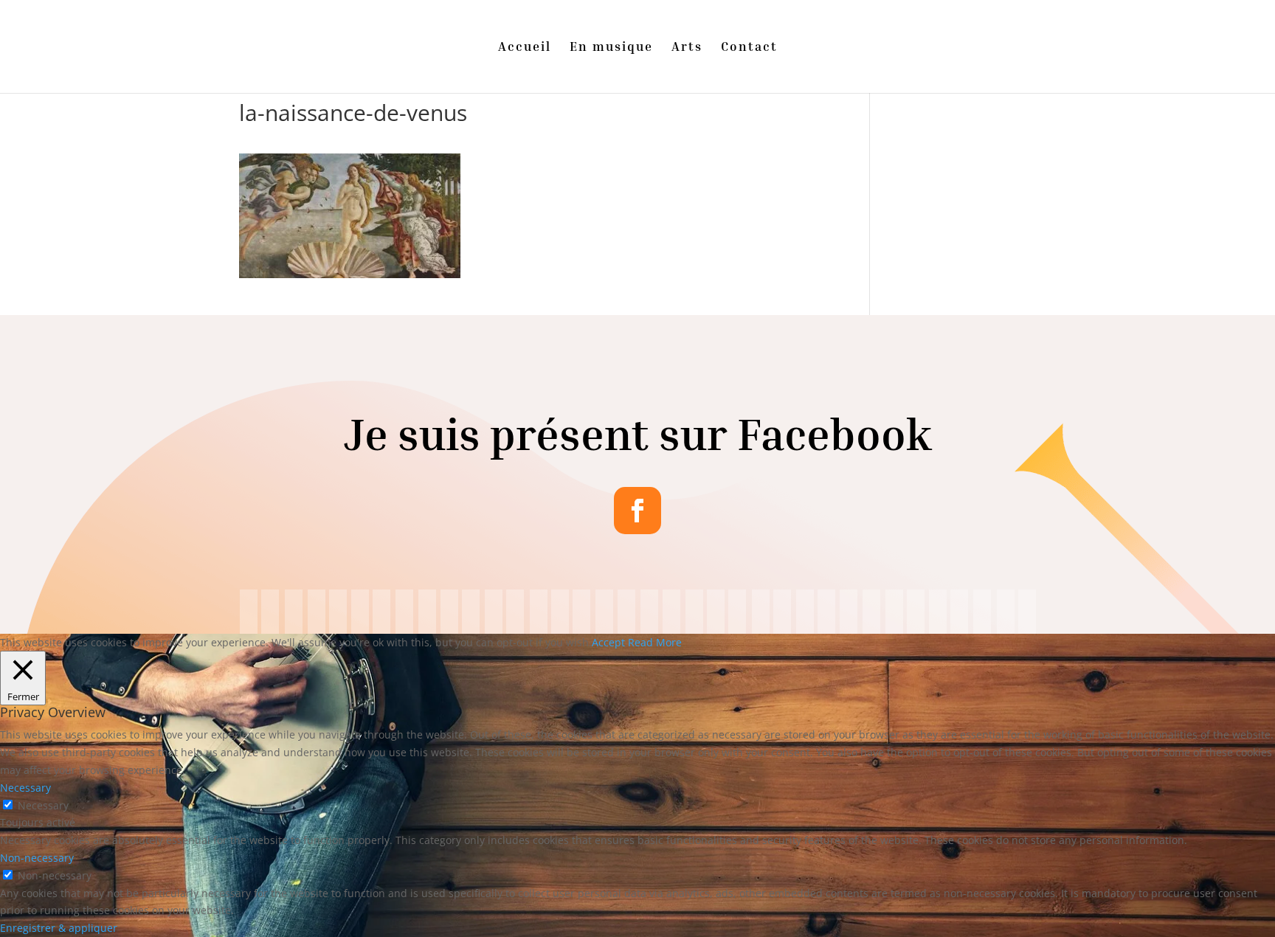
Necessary (43, 805)
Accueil (524, 47)
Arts (686, 47)
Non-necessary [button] (37, 858)
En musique (611, 47)
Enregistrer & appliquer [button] (58, 928)
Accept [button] (608, 642)
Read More (655, 642)
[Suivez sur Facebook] (637, 510)
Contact (749, 47)
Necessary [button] (25, 788)
